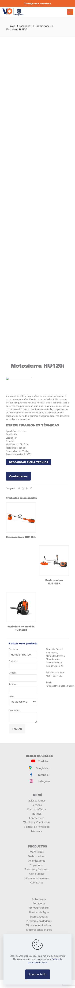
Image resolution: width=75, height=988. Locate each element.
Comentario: (15, 710)
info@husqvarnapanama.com (60, 685)
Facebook (43, 774)
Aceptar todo (37, 974)
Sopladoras (36, 865)
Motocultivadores (39, 908)
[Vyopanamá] (22, 12)
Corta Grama (36, 873)
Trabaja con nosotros (37, 3)
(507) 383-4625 (54, 675)
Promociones (43, 26)
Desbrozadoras (37, 856)
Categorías (25, 26)
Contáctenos (18, 476)
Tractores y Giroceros (37, 869)
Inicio (13, 26)
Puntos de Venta (36, 809)
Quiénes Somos (36, 800)
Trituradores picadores (39, 925)
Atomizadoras (36, 860)
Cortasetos (36, 882)
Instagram (43, 781)
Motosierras (37, 852)
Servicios (37, 805)
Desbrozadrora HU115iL (21, 537)
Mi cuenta (36, 831)
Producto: (13, 649)
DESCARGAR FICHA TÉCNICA (28, 462)
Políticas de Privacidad (37, 826)
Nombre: (13, 661)
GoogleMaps (43, 768)
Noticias (36, 813)
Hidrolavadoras (39, 916)
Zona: (11, 696)
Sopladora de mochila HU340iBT (21, 628)
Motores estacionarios (39, 929)
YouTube (43, 761)
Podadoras (39, 903)
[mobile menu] (70, 12)
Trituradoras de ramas (36, 878)
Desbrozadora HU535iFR (54, 582)
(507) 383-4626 (56, 672)
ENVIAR (17, 729)
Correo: (12, 672)
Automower (39, 899)
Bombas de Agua (39, 912)
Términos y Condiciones (36, 822)
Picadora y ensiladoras (39, 921)
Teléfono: (13, 684)
